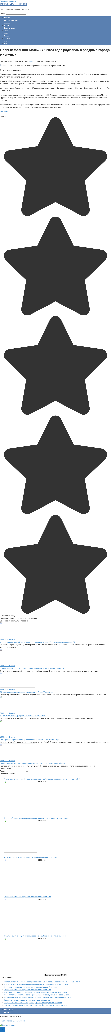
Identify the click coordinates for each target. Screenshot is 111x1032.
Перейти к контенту (8, 1)
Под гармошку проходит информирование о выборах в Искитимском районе (31, 740)
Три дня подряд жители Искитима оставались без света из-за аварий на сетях (35, 1005)
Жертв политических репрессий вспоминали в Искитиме (23, 716)
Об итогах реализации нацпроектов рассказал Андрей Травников (26, 692)
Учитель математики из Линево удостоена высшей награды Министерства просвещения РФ (37, 642)
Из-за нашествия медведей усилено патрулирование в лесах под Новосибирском (37, 997)
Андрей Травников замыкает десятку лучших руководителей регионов (33, 1003)
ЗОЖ (6, 33)
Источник (4, 112)
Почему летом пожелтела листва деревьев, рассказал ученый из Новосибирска (32, 763)
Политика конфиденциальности (13, 1021)
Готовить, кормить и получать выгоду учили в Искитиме (27, 1000)
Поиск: (3, 13)
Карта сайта (8, 1010)
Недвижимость (9, 28)
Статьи (6, 41)
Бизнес (6, 36)
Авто (6, 31)
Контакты (7, 1012)
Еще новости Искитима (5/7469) (55, 975)
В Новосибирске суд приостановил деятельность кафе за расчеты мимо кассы (32, 668)
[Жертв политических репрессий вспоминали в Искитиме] (20, 915)
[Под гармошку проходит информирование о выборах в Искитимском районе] (20, 954)
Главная (7, 18)
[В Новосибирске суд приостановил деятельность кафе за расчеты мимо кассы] (20, 836)
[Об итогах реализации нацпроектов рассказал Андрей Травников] (20, 876)
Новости (32, 61)
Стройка (7, 25)
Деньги (7, 38)
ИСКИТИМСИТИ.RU (13, 4)
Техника (7, 23)
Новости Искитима (11, 20)
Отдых (6, 44)
